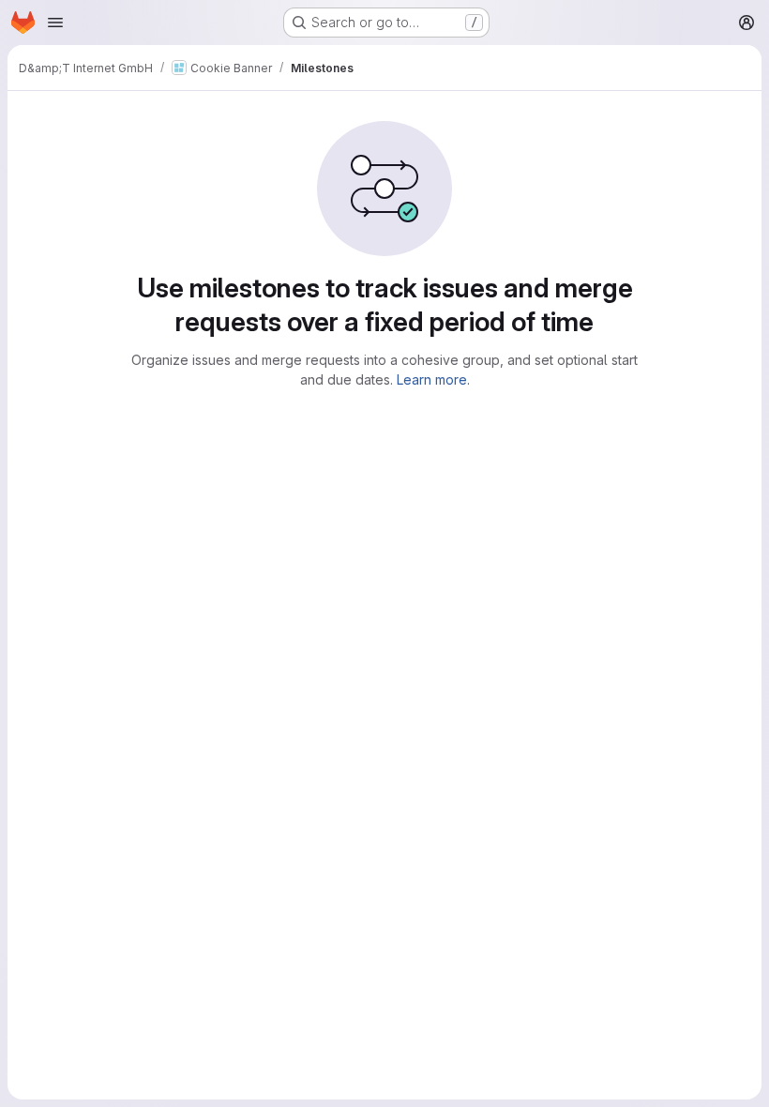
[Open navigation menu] (55, 23)
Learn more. (433, 379)
